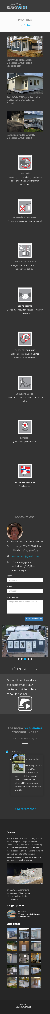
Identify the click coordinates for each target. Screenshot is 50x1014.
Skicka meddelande (34, 619)
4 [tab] (28, 659)
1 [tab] (19, 659)
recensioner (33, 728)
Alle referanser (25, 809)
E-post (9, 587)
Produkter (28, 25)
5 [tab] (31, 659)
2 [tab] (22, 659)
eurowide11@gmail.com (25, 556)
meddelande (13, 597)
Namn (9, 576)
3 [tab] (25, 659)
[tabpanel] (25, 641)
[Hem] (18, 25)
